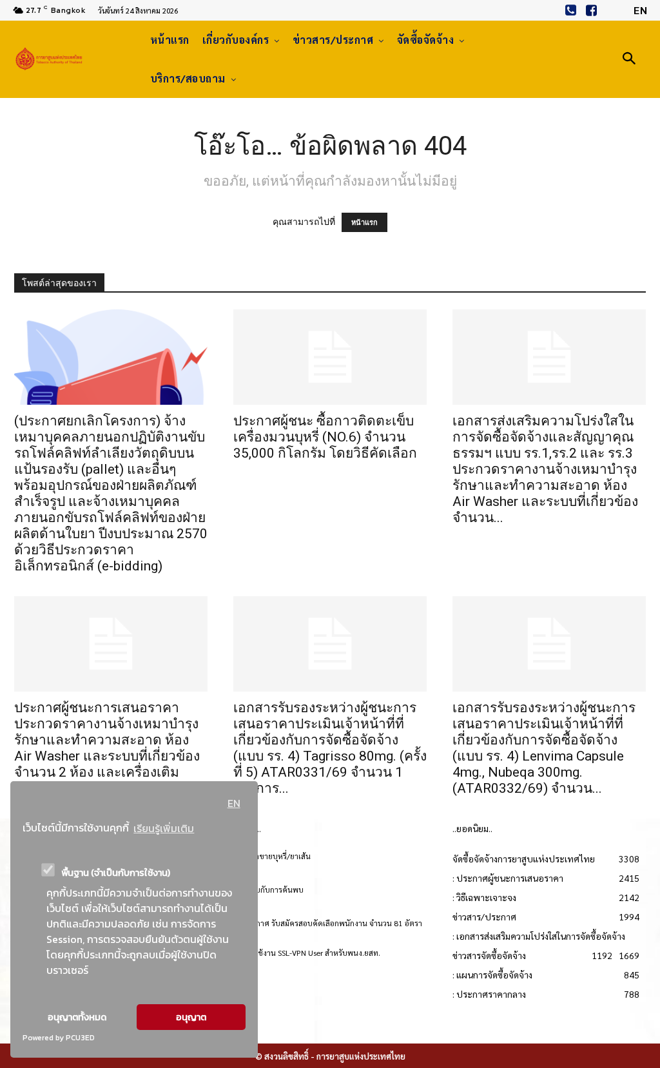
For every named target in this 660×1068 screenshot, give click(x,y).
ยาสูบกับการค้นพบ (273, 889)
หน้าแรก (364, 222)
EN (234, 803)
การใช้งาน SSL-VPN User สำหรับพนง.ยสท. (311, 952)
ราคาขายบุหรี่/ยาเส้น (276, 856)
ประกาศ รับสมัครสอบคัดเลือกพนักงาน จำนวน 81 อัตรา (332, 923)
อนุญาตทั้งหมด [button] (77, 1017)
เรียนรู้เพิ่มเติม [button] (163, 828)
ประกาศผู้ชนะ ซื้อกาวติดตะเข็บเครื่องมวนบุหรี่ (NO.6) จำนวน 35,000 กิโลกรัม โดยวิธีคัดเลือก (325, 437)
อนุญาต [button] (191, 1017)
